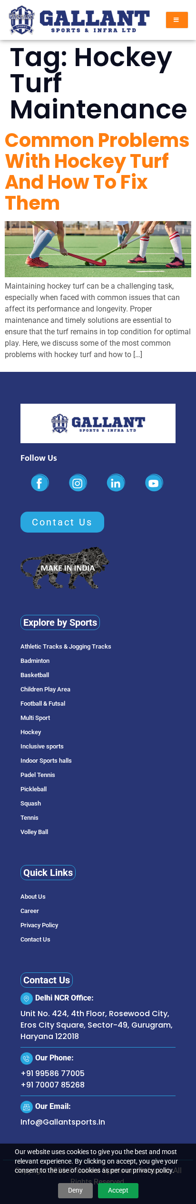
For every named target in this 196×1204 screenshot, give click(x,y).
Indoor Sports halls (46, 760)
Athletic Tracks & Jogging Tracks (65, 646)
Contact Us (35, 939)
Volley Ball (34, 831)
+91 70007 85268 (52, 1084)
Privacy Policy (39, 925)
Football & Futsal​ (42, 703)
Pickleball (33, 789)
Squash (30, 803)
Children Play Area (45, 689)
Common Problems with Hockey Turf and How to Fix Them (97, 171)
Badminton (34, 660)
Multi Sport (35, 717)
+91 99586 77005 (52, 1073)
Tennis (29, 817)
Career (29, 910)
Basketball (34, 675)
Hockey (30, 732)
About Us (33, 896)
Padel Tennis (37, 774)
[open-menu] (177, 20)
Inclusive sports (42, 746)
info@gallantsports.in (62, 1122)
